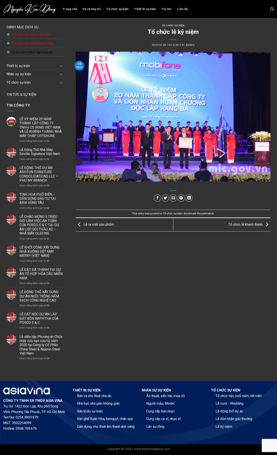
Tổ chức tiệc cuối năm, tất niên (239, 396)
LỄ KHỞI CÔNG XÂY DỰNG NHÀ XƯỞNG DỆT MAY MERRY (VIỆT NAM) (39, 251)
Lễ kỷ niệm (224, 427)
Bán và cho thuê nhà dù (94, 396)
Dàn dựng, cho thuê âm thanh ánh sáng (106, 427)
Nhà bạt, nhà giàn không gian (98, 403)
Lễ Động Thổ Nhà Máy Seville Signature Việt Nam (39, 152)
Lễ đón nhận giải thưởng (234, 419)
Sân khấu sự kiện (90, 411)
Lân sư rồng (155, 427)
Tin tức (166, 9)
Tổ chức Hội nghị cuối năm (31, 34)
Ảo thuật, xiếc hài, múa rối (165, 396)
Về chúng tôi (92, 9)
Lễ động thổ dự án (229, 411)
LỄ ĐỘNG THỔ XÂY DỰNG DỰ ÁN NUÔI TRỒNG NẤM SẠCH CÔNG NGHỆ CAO (39, 296)
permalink (207, 213)
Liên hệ (182, 9)
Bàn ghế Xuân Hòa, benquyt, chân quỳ (105, 419)
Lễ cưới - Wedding (229, 403)
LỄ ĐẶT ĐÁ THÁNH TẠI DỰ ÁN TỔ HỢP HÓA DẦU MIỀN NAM (41, 274)
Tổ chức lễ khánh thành (245, 224)
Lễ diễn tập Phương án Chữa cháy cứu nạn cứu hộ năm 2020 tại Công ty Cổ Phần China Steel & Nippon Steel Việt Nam (40, 345)
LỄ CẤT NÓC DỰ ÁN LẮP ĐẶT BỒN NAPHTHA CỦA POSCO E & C (38, 318)
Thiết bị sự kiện (145, 9)
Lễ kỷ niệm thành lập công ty (32, 52)
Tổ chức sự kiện (117, 9)
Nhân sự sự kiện (18, 74)
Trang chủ (70, 9)
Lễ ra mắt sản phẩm (98, 224)
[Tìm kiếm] (272, 9)
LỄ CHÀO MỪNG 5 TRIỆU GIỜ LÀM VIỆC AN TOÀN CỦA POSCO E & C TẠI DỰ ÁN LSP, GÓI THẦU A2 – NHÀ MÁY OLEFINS (39, 225)
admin (190, 45)
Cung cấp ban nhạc (160, 411)
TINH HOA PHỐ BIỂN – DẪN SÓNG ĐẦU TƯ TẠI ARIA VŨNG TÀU (37, 198)
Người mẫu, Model (160, 403)
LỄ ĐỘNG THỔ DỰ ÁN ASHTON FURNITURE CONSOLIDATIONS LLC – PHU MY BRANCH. (38, 174)
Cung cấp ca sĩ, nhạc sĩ (163, 419)
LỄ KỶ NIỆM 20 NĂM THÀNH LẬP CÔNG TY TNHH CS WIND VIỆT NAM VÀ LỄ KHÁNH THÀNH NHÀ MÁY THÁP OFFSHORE (40, 127)
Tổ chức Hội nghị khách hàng (32, 43)
